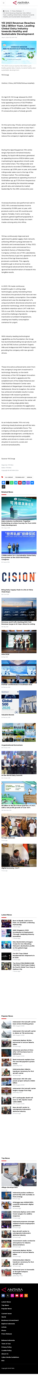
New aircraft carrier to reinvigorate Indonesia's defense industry (22, 1109)
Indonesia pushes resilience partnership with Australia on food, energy (23, 1195)
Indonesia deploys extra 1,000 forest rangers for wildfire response (24, 1214)
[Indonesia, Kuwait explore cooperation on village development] (19, 1174)
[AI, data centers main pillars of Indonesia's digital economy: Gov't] (19, 855)
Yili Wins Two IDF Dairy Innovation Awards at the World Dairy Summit (18, 774)
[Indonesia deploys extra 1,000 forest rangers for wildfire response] (6, 1215)
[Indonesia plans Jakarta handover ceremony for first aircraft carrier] (6, 1072)
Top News (5, 1158)
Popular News (7, 1016)
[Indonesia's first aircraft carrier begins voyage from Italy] (6, 1091)
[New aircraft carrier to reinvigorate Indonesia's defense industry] (6, 1110)
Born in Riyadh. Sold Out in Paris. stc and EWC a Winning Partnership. (23, 923)
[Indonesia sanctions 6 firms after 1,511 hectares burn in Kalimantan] (6, 1053)
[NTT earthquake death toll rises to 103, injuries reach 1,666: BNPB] (6, 1100)
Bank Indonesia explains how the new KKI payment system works (23, 1062)
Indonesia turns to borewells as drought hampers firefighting (23, 1272)
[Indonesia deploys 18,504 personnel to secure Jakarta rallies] (6, 1043)
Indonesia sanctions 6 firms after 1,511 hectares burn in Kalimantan (23, 1052)
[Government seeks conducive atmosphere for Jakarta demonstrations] (6, 1243)
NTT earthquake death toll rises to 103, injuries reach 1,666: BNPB (23, 1100)
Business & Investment (10, 1320)
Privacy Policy (6, 1347)
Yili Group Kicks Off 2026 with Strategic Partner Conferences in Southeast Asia (16, 683)
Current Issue (6, 1313)
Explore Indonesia (8, 1324)
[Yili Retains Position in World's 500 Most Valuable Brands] (19, 702)
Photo (3, 1330)
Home (7, 11)
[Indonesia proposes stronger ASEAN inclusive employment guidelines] (6, 1224)
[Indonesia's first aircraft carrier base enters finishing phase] (6, 1024)
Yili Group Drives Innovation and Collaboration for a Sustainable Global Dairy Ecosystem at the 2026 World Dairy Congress (18, 556)
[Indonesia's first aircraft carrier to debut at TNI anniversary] (6, 1034)
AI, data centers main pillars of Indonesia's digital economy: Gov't (18, 867)
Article (3, 1327)
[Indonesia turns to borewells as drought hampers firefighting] (6, 1272)
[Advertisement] (19, 893)
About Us (4, 1354)
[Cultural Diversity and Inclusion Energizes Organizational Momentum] (19, 732)
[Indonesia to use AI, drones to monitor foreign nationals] (19, 825)
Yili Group (9, 477)
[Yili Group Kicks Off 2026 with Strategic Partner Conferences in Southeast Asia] (19, 672)
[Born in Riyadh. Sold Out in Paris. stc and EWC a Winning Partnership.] (6, 923)
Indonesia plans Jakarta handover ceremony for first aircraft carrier (23, 1071)
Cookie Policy (6, 1350)
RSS (2, 1360)
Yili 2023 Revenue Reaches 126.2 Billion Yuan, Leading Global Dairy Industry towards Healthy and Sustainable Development (18, 15)
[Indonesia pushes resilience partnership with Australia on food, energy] (6, 1195)
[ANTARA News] (21, 2)
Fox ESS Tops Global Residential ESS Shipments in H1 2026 (24, 955)
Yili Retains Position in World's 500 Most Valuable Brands (17, 714)
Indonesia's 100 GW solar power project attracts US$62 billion (24, 1081)
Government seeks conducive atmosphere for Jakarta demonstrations (24, 1243)
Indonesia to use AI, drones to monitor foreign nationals (16, 837)
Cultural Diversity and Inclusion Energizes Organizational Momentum (17, 744)
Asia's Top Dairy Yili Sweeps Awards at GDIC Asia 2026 (18, 653)
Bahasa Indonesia (8, 1340)
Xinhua (29, 477)
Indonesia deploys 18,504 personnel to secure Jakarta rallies (23, 1042)
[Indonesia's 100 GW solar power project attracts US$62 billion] (6, 1082)
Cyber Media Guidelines (10, 1357)
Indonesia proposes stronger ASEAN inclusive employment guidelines (24, 1223)
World (3, 1317)
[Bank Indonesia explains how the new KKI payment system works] (6, 1062)
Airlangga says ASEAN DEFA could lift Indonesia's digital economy (23, 1204)
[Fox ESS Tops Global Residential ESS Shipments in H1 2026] (6, 956)
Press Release (17, 11)
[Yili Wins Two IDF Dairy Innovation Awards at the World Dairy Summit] (19, 762)
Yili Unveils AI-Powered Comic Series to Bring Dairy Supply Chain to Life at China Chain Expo (17, 590)
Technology (20, 477)
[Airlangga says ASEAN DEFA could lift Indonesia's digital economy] (6, 1205)
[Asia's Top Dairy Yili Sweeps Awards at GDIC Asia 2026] (19, 641)
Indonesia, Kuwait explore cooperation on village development (17, 1186)
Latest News (6, 915)
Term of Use (6, 1344)
